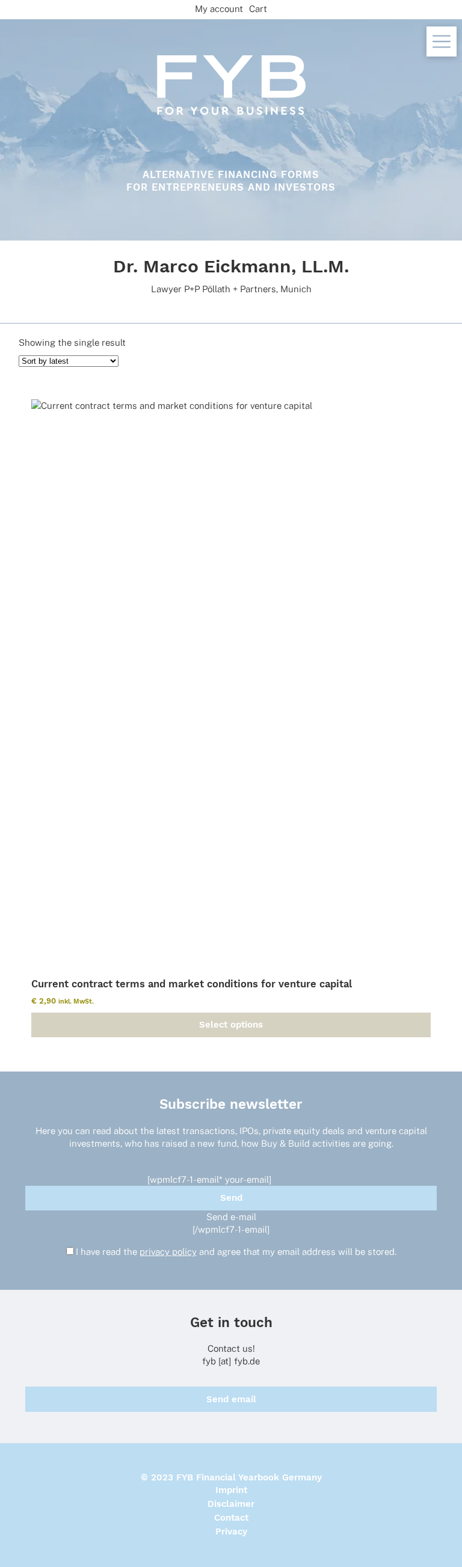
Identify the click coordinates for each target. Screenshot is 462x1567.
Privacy (231, 1531)
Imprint (231, 1490)
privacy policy (168, 1252)
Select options (231, 1024)
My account (219, 9)
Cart (258, 9)
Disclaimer (231, 1503)
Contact (231, 1517)
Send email (231, 1399)
